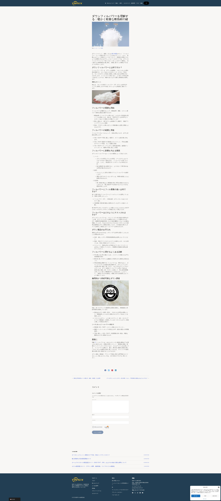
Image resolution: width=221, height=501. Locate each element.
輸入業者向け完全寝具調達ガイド (81, 458)
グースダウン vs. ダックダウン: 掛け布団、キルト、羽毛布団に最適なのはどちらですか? (127, 378)
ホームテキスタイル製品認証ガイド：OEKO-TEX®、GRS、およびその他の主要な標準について (99, 462)
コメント (94, 399)
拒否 (205, 495)
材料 (102, 48)
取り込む (196, 495)
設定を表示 (215, 495)
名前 (93, 414)
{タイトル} (204, 498)
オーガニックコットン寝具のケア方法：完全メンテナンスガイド (91, 455)
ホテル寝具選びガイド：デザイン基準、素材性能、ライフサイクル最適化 (93, 466)
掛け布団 (114, 54)
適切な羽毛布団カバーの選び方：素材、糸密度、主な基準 (87, 378)
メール (93, 420)
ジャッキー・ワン (97, 48)
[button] (218, 487)
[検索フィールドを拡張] (146, 3)
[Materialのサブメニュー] (122, 3)
